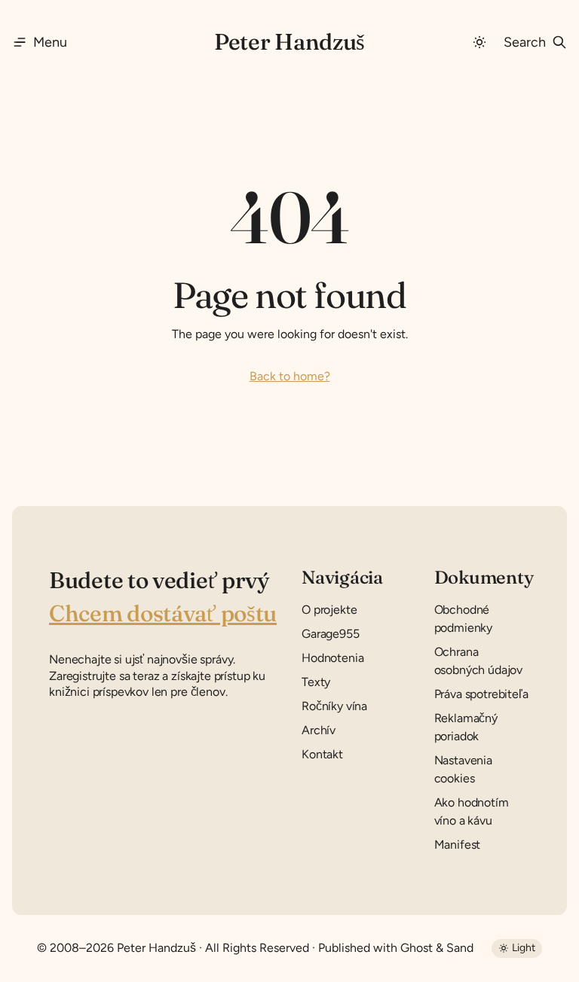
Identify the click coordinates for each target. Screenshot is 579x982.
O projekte (329, 609)
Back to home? (290, 376)
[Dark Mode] (479, 42)
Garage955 (331, 634)
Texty (316, 682)
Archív (318, 730)
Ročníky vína (334, 706)
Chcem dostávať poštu (163, 613)
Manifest (457, 844)
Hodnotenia (332, 658)
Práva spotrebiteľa (481, 694)
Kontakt (322, 754)
